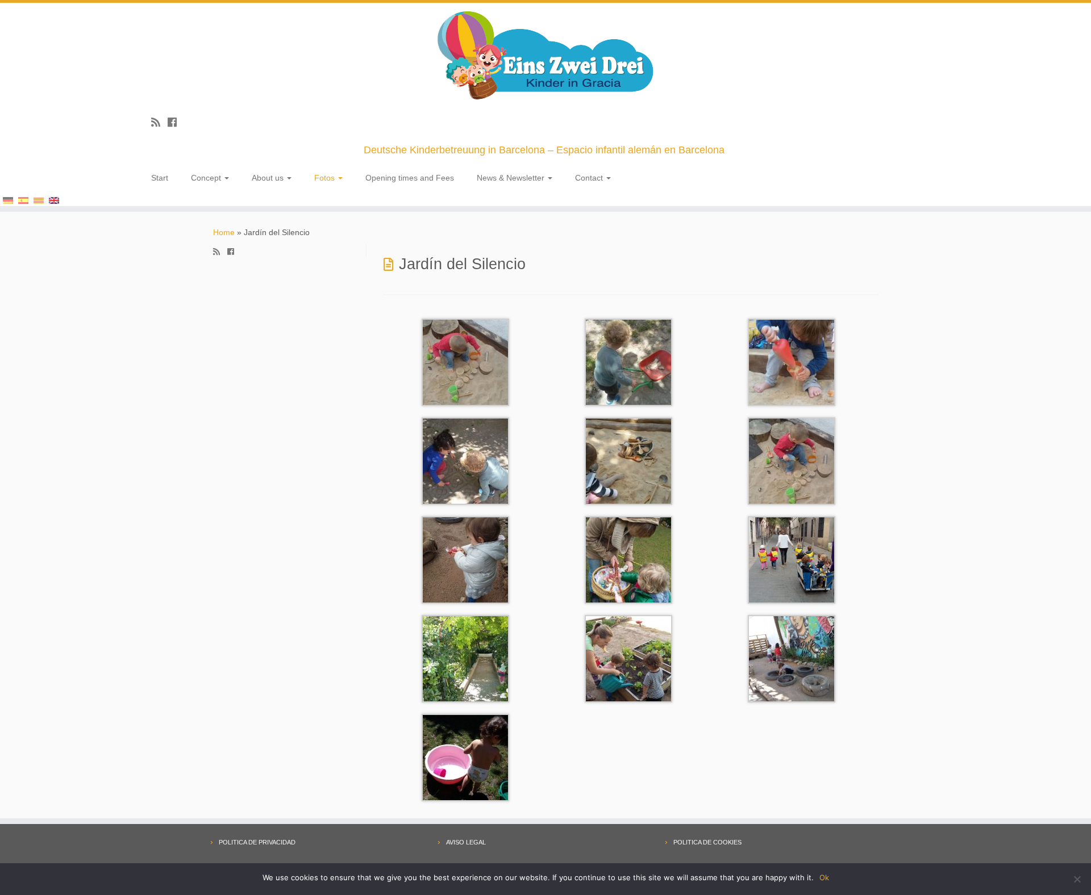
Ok (824, 877)
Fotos (325, 177)
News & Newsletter (512, 177)
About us (269, 177)
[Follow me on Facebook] (176, 122)
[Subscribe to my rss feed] (159, 122)
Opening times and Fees (409, 177)
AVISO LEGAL (466, 842)
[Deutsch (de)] (8, 199)
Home (224, 232)
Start (159, 177)
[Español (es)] (23, 199)
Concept (207, 177)
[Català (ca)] (39, 199)
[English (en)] (54, 199)
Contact (590, 177)
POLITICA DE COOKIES (707, 842)
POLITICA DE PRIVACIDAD (257, 842)
